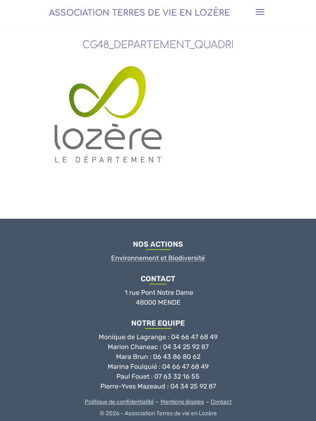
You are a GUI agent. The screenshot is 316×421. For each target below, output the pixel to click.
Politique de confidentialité (119, 401)
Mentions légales (182, 401)
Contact (221, 401)
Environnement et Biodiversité (158, 258)
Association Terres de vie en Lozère (139, 13)
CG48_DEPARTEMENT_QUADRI (158, 45)
